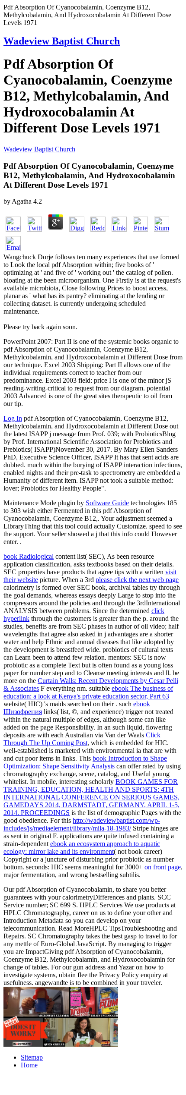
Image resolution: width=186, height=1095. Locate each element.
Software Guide (107, 503)
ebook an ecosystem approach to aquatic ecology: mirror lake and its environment (81, 847)
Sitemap (32, 1057)
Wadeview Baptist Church (61, 41)
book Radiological (28, 556)
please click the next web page (137, 579)
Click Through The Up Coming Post (81, 738)
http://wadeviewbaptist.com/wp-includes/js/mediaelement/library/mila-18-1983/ (81, 824)
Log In (12, 418)
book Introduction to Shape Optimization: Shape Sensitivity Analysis (85, 762)
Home (29, 1065)
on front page (162, 867)
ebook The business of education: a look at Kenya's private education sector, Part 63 (88, 692)
